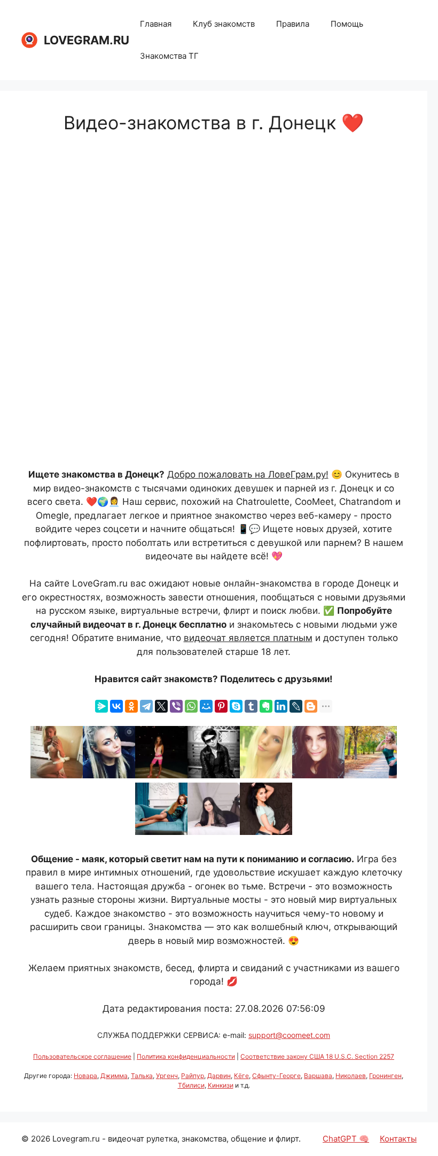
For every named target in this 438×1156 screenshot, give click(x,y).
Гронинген (385, 1076)
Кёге (241, 1076)
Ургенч (167, 1076)
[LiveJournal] (296, 706)
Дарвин (219, 1076)
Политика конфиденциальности (186, 1056)
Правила (292, 24)
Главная (155, 24)
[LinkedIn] (281, 706)
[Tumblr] (251, 706)
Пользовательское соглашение (82, 1056)
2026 (40, 1139)
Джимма (114, 1076)
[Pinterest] (221, 706)
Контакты (398, 1139)
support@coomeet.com (289, 1035)
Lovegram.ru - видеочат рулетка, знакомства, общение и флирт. (176, 1139)
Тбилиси (191, 1085)
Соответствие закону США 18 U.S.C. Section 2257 (317, 1056)
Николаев (350, 1076)
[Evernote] (266, 706)
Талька (142, 1076)
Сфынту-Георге (276, 1076)
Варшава (318, 1076)
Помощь (347, 24)
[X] (161, 706)
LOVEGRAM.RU (86, 40)
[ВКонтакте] (116, 706)
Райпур (192, 1076)
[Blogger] (310, 706)
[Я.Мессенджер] (101, 706)
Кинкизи (220, 1085)
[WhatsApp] (191, 706)
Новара (85, 1076)
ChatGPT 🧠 (346, 1139)
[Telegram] (146, 706)
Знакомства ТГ (169, 56)
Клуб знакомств (224, 24)
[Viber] (176, 706)
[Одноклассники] (131, 706)
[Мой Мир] (206, 706)
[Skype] (236, 706)
